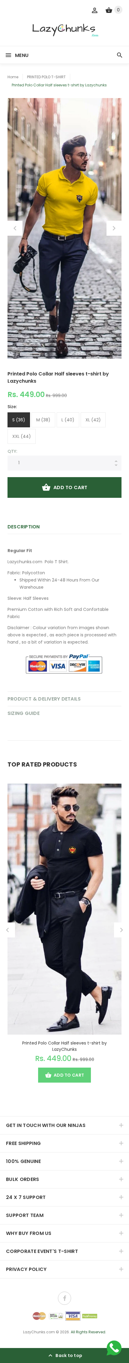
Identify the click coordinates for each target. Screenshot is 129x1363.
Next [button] (114, 228)
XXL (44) (21, 436)
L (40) (68, 420)
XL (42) (93, 420)
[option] (65, 228)
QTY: (12, 451)
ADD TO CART (70, 487)
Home (13, 76)
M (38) (43, 420)
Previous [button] (15, 228)
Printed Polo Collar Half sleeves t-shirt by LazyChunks (64, 1046)
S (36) (18, 420)
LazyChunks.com (39, 1332)
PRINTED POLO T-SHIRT (46, 76)
